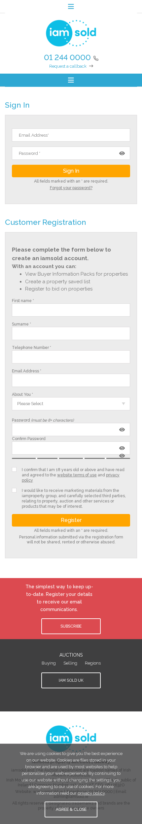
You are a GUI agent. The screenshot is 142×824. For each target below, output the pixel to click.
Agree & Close (71, 809)
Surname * (21, 324)
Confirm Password (29, 438)
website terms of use (77, 475)
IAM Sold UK (71, 680)
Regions (93, 663)
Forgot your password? (71, 188)
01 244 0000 (67, 57)
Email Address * (26, 371)
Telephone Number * (31, 347)
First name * (23, 300)
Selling (70, 663)
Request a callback (68, 66)
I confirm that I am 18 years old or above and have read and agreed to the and (73, 475)
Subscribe (71, 626)
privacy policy (91, 793)
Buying (49, 663)
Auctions (71, 655)
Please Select (30, 403)
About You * (22, 394)
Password (43, 420)
